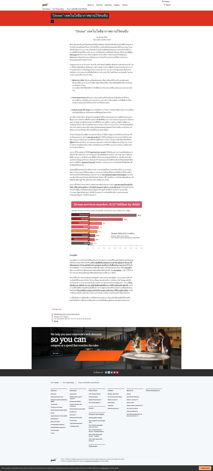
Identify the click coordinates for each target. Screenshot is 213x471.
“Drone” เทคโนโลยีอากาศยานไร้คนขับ (77, 9)
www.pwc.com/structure (92, 461)
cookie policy (104, 468)
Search (168, 5)
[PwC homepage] (45, 4)
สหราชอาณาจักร (93, 137)
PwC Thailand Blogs (58, 9)
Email (56, 321)
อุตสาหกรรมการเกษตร (98, 152)
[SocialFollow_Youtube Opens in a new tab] (114, 372)
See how (56, 353)
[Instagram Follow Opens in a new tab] (117, 372)
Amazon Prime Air (88, 162)
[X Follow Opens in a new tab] (109, 372)
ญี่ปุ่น (71, 142)
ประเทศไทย (117, 270)
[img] (52, 21)
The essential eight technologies (114, 175)
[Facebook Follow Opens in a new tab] (106, 372)
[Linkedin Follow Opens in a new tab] (111, 372)
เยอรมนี (127, 268)
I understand (205, 468)
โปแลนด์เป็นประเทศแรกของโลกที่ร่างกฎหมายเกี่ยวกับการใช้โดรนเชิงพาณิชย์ (102, 290)
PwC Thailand (46, 9)
